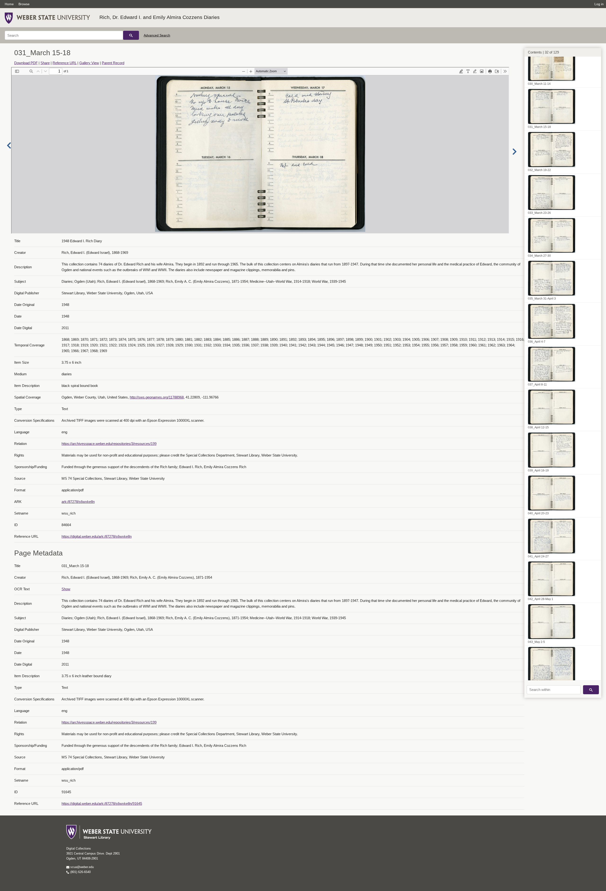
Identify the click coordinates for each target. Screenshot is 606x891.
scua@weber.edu (81, 867)
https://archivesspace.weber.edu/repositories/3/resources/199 (109, 444)
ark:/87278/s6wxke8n (78, 502)
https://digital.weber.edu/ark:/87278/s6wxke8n (97, 536)
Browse (24, 4)
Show (66, 589)
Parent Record (113, 63)
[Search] (131, 35)
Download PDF (26, 63)
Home (9, 4)
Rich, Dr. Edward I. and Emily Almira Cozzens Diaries (159, 17)
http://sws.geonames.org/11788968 (157, 397)
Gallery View (89, 63)
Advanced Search (157, 35)
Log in (599, 4)
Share (45, 63)
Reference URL (64, 63)
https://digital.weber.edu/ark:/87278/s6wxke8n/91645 (102, 803)
